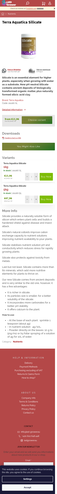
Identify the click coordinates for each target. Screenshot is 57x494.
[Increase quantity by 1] (36, 177)
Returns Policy (28, 405)
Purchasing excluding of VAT (29, 370)
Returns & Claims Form (28, 374)
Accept (27, 487)
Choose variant (37, 120)
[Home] (4, 14)
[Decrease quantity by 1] (27, 177)
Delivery (28, 363)
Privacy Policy (28, 409)
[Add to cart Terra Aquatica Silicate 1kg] (46, 177)
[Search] (27, 3)
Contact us (28, 412)
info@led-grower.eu (30, 432)
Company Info (29, 398)
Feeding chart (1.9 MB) (13, 138)
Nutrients (18, 341)
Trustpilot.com (31, 8)
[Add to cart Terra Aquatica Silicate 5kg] (46, 199)
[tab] (28, 315)
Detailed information (12, 109)
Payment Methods (29, 366)
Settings (27, 479)
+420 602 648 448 (30, 436)
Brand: (12, 100)
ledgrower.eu (30, 440)
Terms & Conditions (28, 401)
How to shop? (28, 378)
